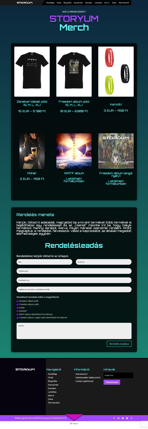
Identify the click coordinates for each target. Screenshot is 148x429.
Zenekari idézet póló (28, 301)
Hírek (59, 3)
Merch (107, 3)
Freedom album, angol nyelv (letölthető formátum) (43, 317)
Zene (114, 3)
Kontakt (88, 3)
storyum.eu (46, 418)
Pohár (22, 307)
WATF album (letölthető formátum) (35, 314)
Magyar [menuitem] (75, 423)
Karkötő (23, 311)
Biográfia (67, 3)
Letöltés (98, 3)
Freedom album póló (29, 304)
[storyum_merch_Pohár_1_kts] (32, 168)
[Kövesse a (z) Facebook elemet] (114, 418)
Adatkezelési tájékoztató (88, 377)
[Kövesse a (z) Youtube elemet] (122, 418)
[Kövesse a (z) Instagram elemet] (118, 418)
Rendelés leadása (119, 343)
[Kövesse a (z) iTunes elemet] (131, 418)
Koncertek (78, 3)
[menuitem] (74, 423)
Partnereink (124, 3)
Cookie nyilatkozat (85, 381)
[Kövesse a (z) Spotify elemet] (127, 418)
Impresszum (81, 374)
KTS (64, 418)
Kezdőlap (50, 3)
